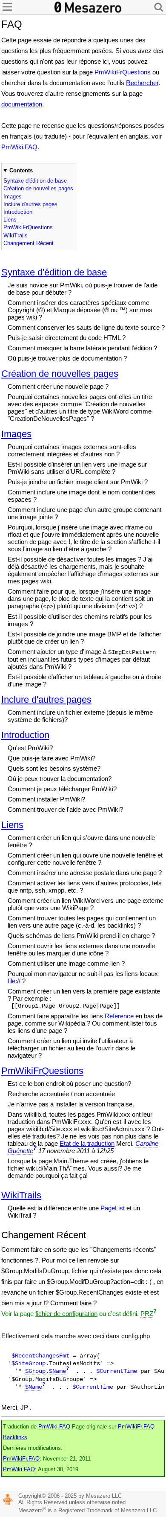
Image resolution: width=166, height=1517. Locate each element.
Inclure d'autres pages (30, 204)
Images (12, 196)
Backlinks (15, 1437)
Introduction (17, 212)
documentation (21, 104)
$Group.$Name (45, 1371)
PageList (112, 1208)
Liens (10, 219)
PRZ (146, 1313)
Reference (119, 1016)
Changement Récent (28, 243)
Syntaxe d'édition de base (35, 180)
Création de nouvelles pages (38, 188)
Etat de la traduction (87, 1143)
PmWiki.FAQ (19, 147)
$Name (33, 1387)
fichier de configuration (66, 1313)
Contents (21, 170)
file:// (14, 981)
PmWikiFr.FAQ (136, 1427)
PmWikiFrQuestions (122, 72)
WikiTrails (15, 235)
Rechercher (142, 82)
